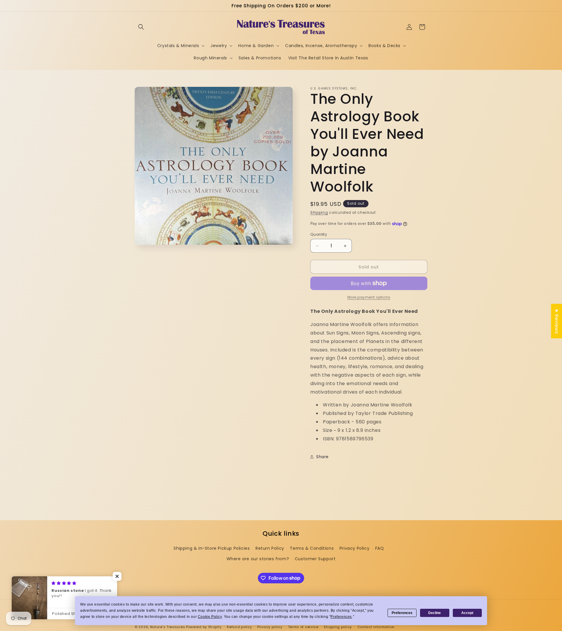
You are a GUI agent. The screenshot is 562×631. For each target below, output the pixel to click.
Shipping (319, 212)
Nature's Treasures (167, 627)
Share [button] (322, 457)
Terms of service (303, 626)
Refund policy (239, 626)
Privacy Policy (354, 548)
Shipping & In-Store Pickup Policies (212, 548)
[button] (141, 26)
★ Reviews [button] (556, 321)
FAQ (379, 548)
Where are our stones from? (258, 558)
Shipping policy (338, 626)
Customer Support (315, 558)
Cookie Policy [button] (210, 617)
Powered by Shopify (204, 627)
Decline (434, 613)
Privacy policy (269, 626)
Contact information (376, 626)
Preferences (402, 613)
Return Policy (270, 548)
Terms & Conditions (312, 548)
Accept (467, 613)
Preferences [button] (341, 617)
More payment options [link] (368, 297)
